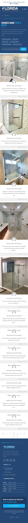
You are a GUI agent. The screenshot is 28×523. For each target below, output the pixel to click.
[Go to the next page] (17, 436)
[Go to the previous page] (3, 433)
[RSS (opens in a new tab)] (18, 3)
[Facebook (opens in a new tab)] (10, 3)
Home (2, 15)
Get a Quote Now (14, 506)
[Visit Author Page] (14, 82)
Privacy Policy (11, 517)
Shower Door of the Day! (14, 86)
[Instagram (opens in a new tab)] (14, 3)
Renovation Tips (17, 44)
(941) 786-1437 (8, 472)
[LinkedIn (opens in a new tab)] (16, 3)
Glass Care (15, 39)
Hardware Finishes (6, 44)
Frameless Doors (6, 39)
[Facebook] (4, 460)
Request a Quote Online (10, 474)
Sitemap (17, 517)
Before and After (23, 96)
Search (23, 49)
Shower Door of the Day (14, 138)
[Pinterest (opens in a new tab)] (12, 3)
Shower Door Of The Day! (14, 400)
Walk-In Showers (14, 41)
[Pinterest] (7, 460)
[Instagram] (11, 460)
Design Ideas (5, 41)
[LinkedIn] (14, 460)
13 (13, 436)
